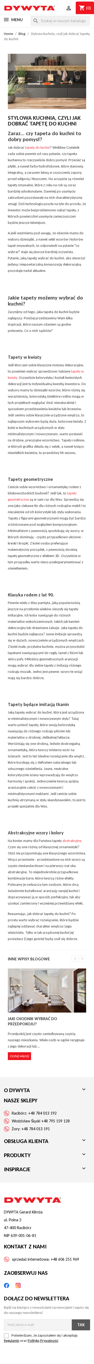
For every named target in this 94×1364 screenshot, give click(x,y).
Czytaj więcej (19, 1056)
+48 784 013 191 (35, 1128)
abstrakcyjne (71, 841)
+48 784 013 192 (42, 1113)
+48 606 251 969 (65, 1259)
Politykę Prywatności (43, 1340)
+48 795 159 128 (55, 1120)
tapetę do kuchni (37, 147)
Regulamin (11, 1340)
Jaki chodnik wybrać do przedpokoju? (32, 1021)
